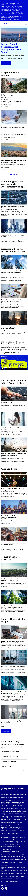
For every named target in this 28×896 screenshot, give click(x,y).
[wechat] (6, 888)
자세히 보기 (16, 19)
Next (25, 770)
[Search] (22, 24)
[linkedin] (2, 888)
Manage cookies (10, 789)
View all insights (14, 174)
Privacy (3, 789)
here (7, 353)
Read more (18, 10)
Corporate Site (11, 788)
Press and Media (20, 788)
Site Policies (4, 788)
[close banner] (26, 2)
